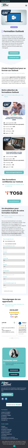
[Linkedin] (6, 399)
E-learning (5, 258)
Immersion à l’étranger (6, 429)
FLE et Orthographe (5, 413)
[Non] (26, 444)
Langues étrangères (5, 412)
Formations (4, 409)
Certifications (4, 427)
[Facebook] (2, 399)
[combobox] (14, 248)
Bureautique (4, 416)
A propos (3, 426)
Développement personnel (7, 418)
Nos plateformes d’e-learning (8, 437)
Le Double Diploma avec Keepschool (9, 438)
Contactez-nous (8, 291)
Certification (6, 270)
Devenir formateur (5, 432)
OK (14, 446)
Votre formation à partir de (9, 283)
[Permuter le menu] (26, 5)
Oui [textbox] (4, 260)
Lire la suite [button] (6, 334)
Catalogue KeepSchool (6, 434)
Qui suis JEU (4, 435)
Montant (5, 252)
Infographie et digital (6, 415)
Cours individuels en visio (9, 245)
